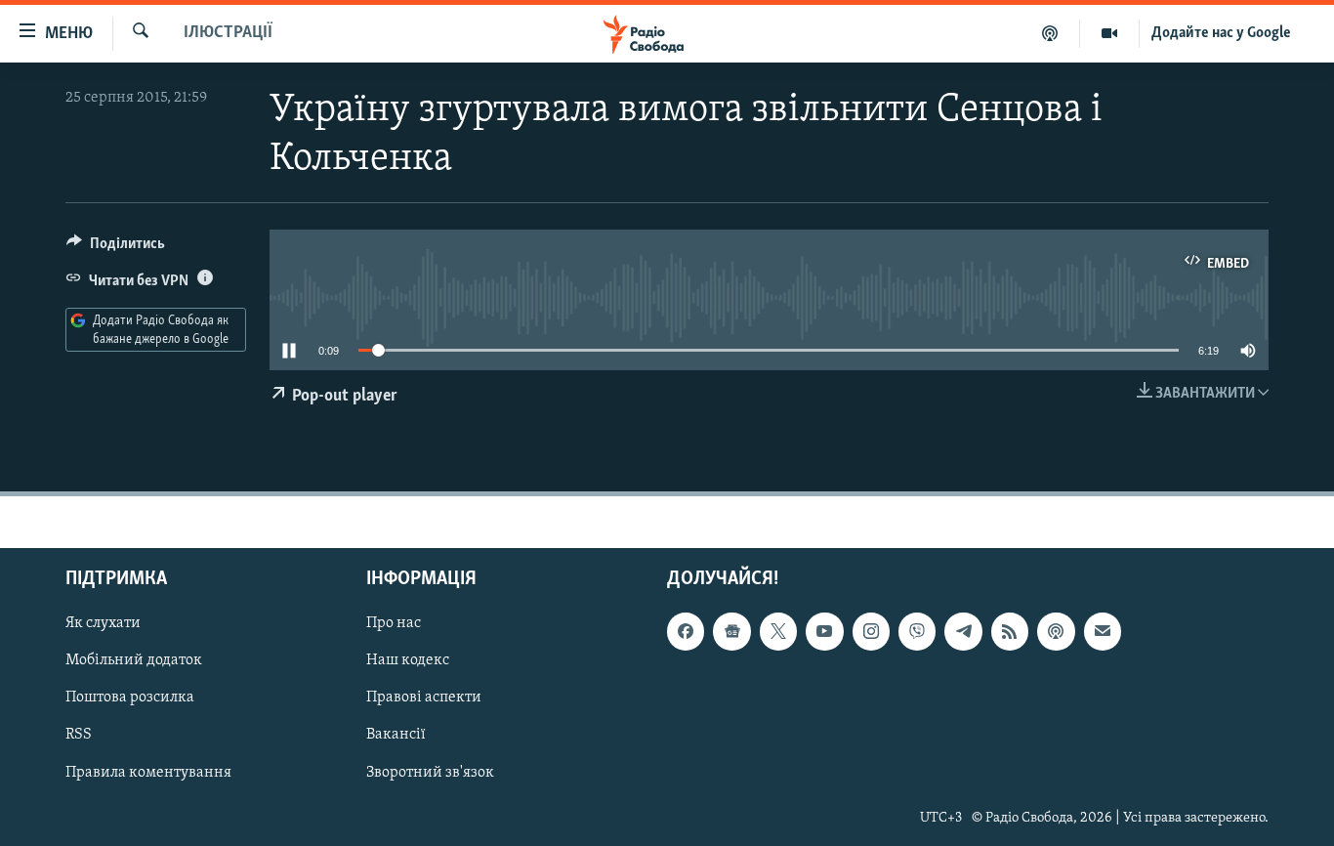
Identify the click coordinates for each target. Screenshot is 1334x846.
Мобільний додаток (133, 660)
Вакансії (396, 734)
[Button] (115, 248)
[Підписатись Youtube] (824, 631)
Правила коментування (148, 772)
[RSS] (1009, 631)
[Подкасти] (1050, 33)
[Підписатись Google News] (731, 631)
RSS (78, 734)
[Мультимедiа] (1110, 33)
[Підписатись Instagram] (871, 631)
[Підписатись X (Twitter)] (778, 631)
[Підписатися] (1102, 631)
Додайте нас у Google (1221, 33)
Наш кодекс (407, 660)
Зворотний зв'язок (430, 772)
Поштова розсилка (129, 697)
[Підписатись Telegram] (962, 631)
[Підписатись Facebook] (685, 631)
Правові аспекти (423, 697)
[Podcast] (1055, 631)
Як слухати (103, 623)
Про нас (393, 623)
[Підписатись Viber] (917, 631)
